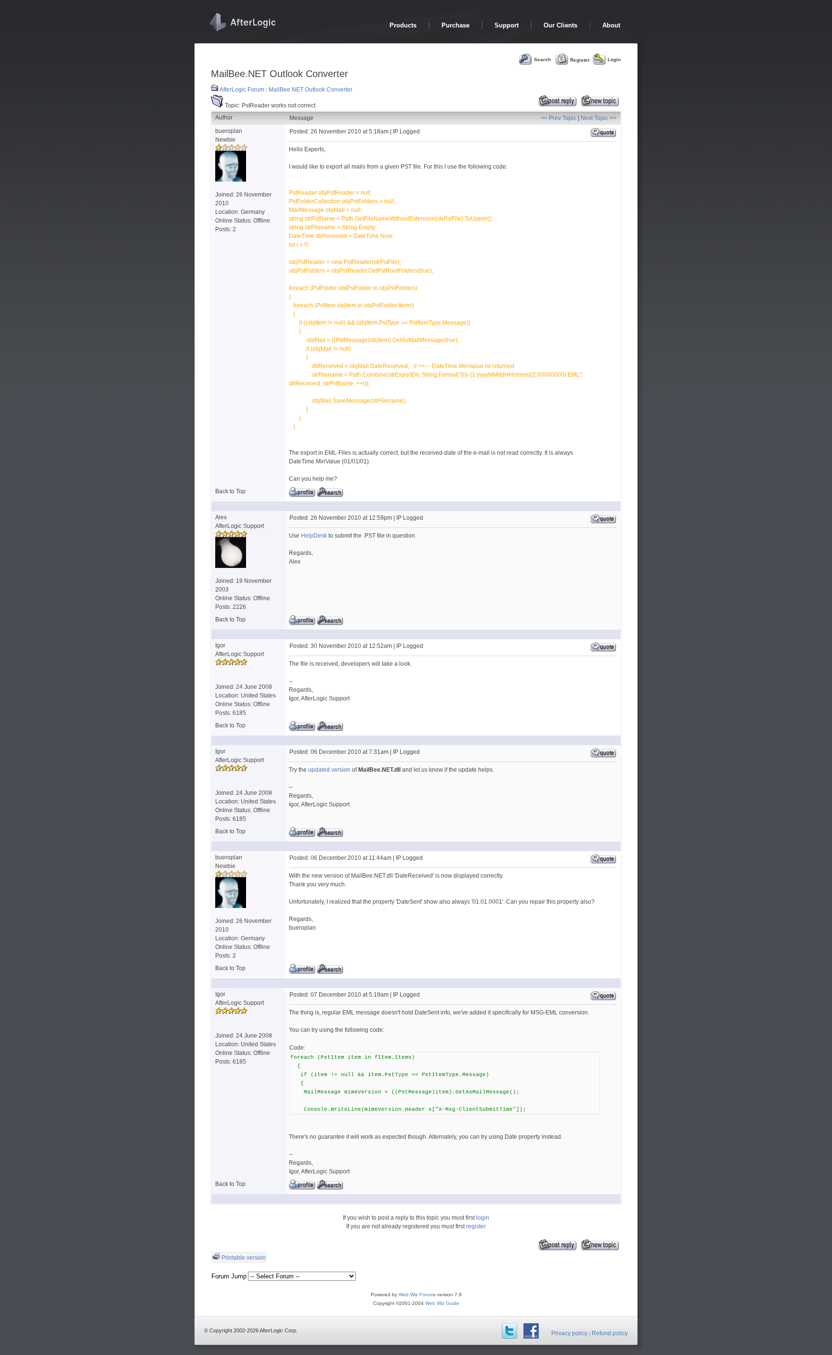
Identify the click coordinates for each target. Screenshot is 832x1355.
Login (614, 59)
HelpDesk (314, 535)
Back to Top (230, 491)
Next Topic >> (598, 118)
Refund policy (610, 1333)
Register (580, 59)
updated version (329, 769)
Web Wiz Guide (442, 1303)
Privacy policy (569, 1333)
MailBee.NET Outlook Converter (310, 89)
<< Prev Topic (558, 118)
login (482, 1217)
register (476, 1226)
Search (542, 59)
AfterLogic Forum (242, 89)
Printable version (243, 1257)
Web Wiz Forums (417, 1294)
